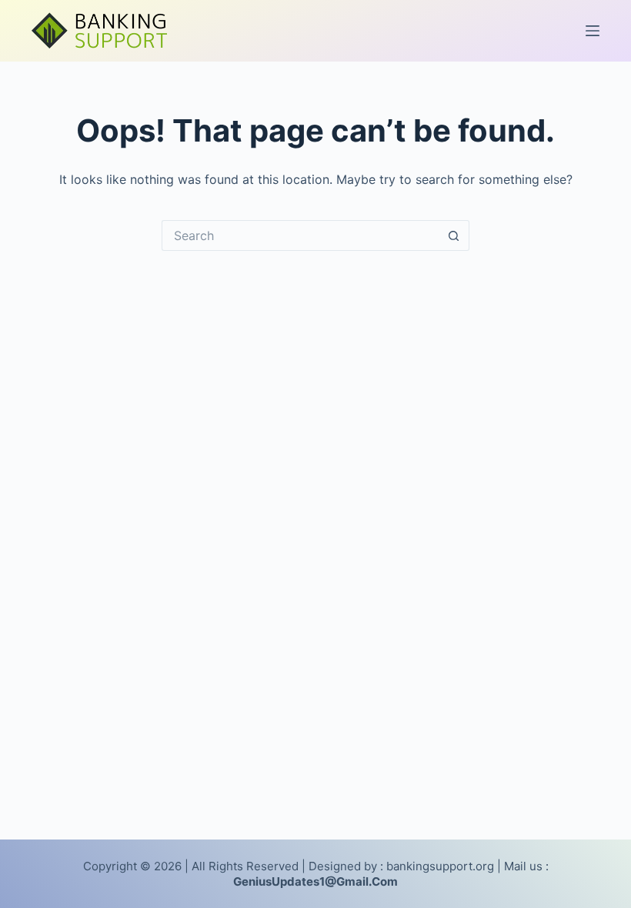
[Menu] (592, 31)
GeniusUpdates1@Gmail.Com (315, 881)
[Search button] (454, 235)
